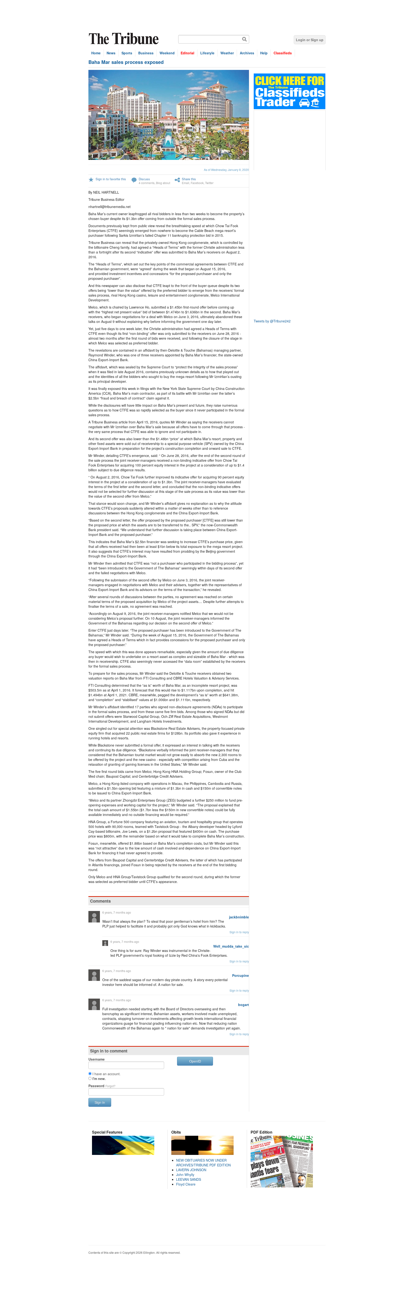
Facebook (197, 183)
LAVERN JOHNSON (191, 1169)
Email (185, 183)
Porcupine (240, 975)
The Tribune (124, 39)
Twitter (209, 183)
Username (96, 1059)
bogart (243, 1004)
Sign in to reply (239, 932)
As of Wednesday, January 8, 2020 (226, 170)
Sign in (100, 1102)
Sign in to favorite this (111, 179)
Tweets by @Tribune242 (272, 321)
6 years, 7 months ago (116, 912)
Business (146, 53)
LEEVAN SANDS (188, 1179)
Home (96, 53)
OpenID (195, 1061)
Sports (126, 53)
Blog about (163, 183)
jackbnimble (239, 917)
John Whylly (185, 1174)
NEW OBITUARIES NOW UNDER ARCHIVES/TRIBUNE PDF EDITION (203, 1162)
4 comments (147, 183)
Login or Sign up (309, 39)
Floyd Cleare (186, 1184)
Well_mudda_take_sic (231, 946)
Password (101, 1085)
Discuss (144, 179)
